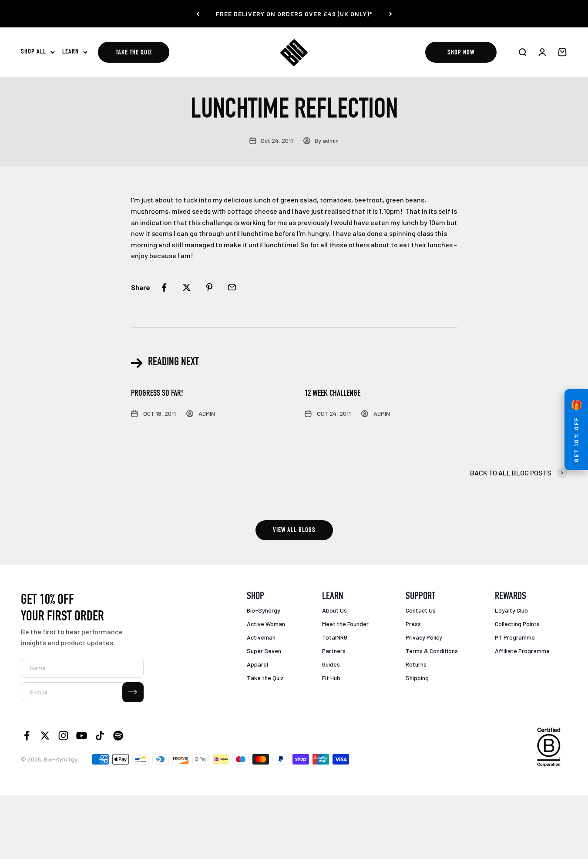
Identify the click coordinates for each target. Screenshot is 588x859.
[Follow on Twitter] (45, 735)
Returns (416, 664)
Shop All (33, 52)
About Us (334, 610)
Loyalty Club (511, 610)
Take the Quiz (134, 53)
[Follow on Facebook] (27, 735)
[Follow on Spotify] (118, 735)
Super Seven (264, 650)
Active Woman (266, 623)
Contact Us (421, 610)
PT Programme (515, 637)
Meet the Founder (345, 623)
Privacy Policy (424, 637)
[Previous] (197, 13)
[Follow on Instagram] (63, 735)
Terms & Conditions (432, 650)
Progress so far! (157, 394)
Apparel (257, 664)
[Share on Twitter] (186, 287)
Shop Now (460, 53)
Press (413, 623)
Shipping (417, 677)
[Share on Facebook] (164, 287)
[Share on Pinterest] (209, 287)
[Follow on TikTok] (100, 735)
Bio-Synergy (263, 610)
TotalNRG (334, 637)
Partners (334, 650)
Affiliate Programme (522, 650)
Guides (331, 664)
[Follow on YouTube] (81, 735)
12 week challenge (332, 394)
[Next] (390, 13)
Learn (70, 52)
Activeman (261, 637)
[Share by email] (232, 287)
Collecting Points (517, 623)
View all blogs (294, 530)
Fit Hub (331, 677)
